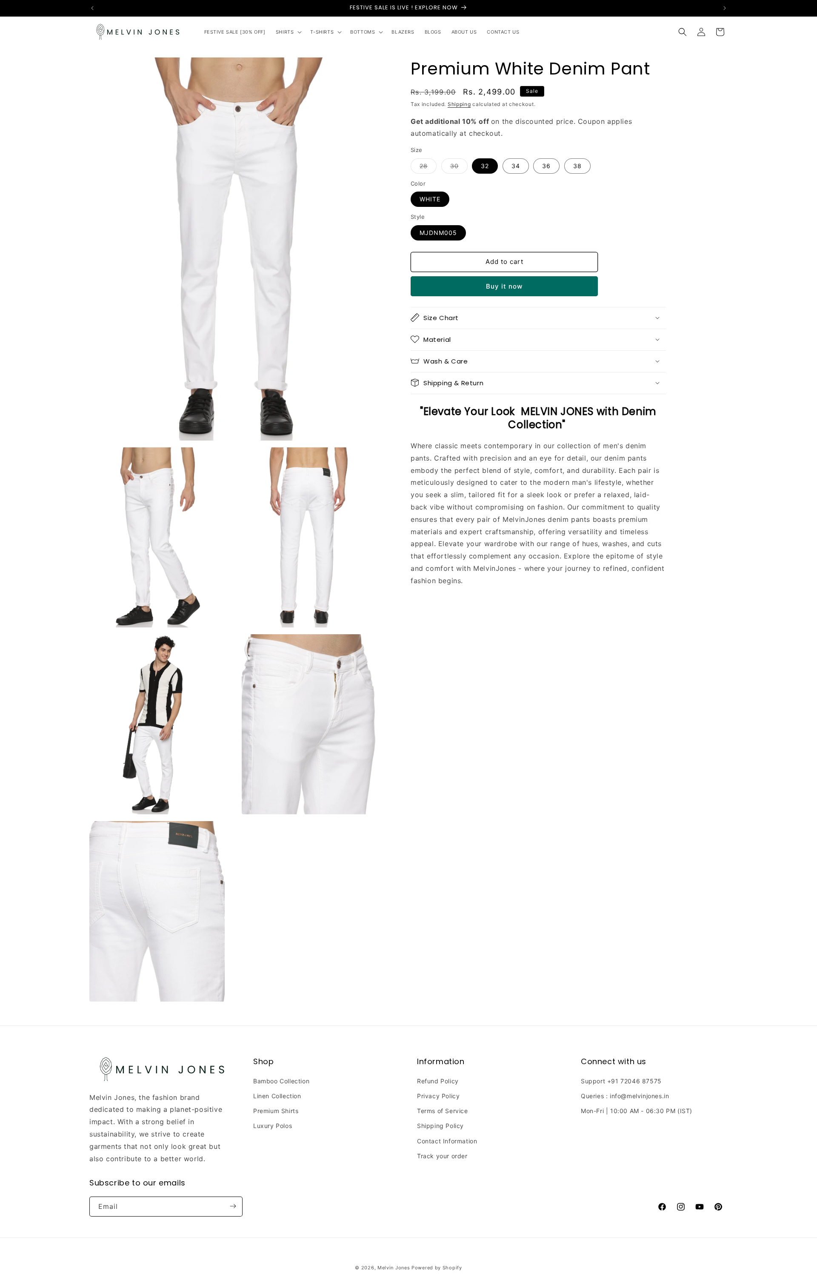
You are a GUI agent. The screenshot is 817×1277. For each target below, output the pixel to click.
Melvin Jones (393, 1268)
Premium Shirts (275, 1111)
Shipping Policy (440, 1126)
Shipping (459, 104)
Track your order (442, 1156)
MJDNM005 (438, 232)
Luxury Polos (272, 1126)
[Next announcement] (724, 8)
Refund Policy (438, 1081)
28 (428, 167)
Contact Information (447, 1141)
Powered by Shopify (436, 1268)
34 (515, 165)
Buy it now (504, 286)
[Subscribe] (232, 1206)
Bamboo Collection (281, 1081)
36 (546, 165)
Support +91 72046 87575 (621, 1081)
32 (485, 165)
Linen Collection (277, 1095)
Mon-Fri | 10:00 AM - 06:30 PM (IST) (636, 1111)
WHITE (430, 199)
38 (577, 165)
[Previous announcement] (92, 8)
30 (459, 167)
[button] (288, 32)
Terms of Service (442, 1111)
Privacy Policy (438, 1095)
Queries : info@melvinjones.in (625, 1095)
